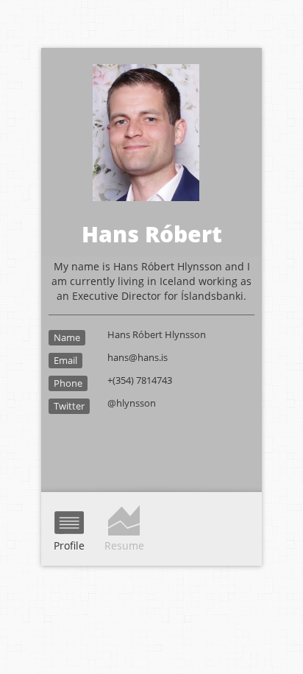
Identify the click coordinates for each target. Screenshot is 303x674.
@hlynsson (131, 403)
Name (67, 337)
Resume (124, 545)
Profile (69, 545)
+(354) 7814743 (139, 380)
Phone (68, 383)
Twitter (69, 406)
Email (65, 360)
